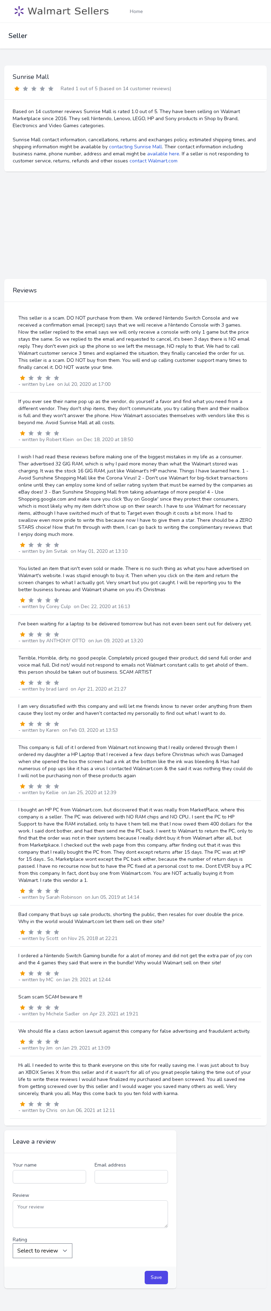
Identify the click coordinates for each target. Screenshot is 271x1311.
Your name (25, 1165)
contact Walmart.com (153, 160)
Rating (20, 1239)
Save (156, 1277)
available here (163, 153)
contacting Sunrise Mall (135, 146)
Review (21, 1195)
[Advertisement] (135, 225)
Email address (110, 1165)
